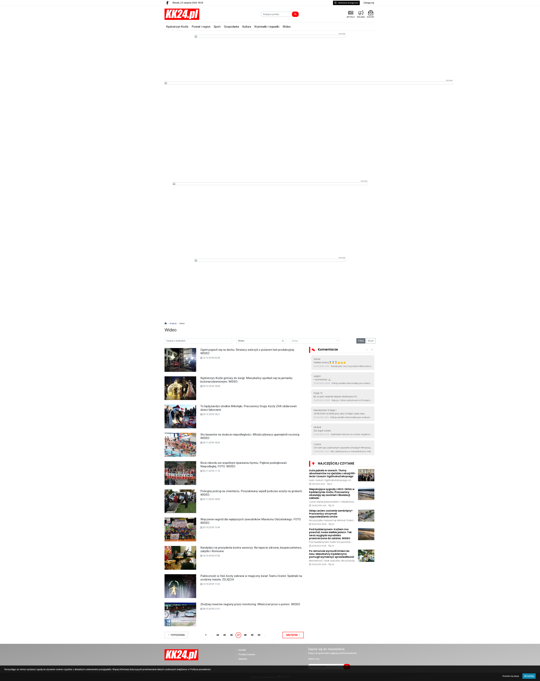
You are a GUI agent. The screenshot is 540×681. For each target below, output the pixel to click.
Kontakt (242, 650)
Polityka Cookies (246, 654)
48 (245, 635)
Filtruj (361, 340)
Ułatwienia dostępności (348, 3)
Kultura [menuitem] (246, 26)
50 (259, 635)
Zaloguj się (368, 2)
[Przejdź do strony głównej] (189, 14)
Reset (371, 340)
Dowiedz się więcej (510, 676)
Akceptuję (529, 676)
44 (217, 635)
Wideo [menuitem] (287, 26)
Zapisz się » (314, 658)
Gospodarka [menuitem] (231, 26)
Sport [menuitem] (217, 26)
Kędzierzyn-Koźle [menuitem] (177, 26)
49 (252, 635)
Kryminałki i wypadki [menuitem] (266, 26)
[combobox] (315, 341)
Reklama (242, 659)
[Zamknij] (283, 341)
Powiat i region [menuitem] (201, 26)
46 (231, 635)
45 (224, 635)
